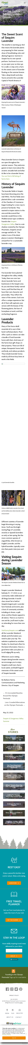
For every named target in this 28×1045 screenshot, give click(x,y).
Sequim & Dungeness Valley (13, 718)
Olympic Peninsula (9, 22)
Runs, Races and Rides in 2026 (14, 813)
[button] (14, 883)
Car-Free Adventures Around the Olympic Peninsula (14, 766)
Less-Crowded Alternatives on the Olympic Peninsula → (14, 703)
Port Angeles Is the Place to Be (14, 757)
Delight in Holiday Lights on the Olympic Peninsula (14, 822)
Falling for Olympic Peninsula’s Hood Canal (14, 795)
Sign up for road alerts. (18, 977)
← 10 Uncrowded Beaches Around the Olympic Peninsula (13, 696)
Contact (18, 1017)
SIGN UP (12, 956)
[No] (26, 1034)
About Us (9, 1017)
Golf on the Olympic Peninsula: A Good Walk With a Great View (14, 747)
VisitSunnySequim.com (10, 630)
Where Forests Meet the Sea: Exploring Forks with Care (14, 786)
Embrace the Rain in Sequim (14, 804)
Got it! (14, 1038)
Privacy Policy (6, 1034)
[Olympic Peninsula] (5, 3)
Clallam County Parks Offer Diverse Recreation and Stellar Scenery (14, 776)
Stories (20, 22)
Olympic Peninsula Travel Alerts (14, 738)
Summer (6, 721)
